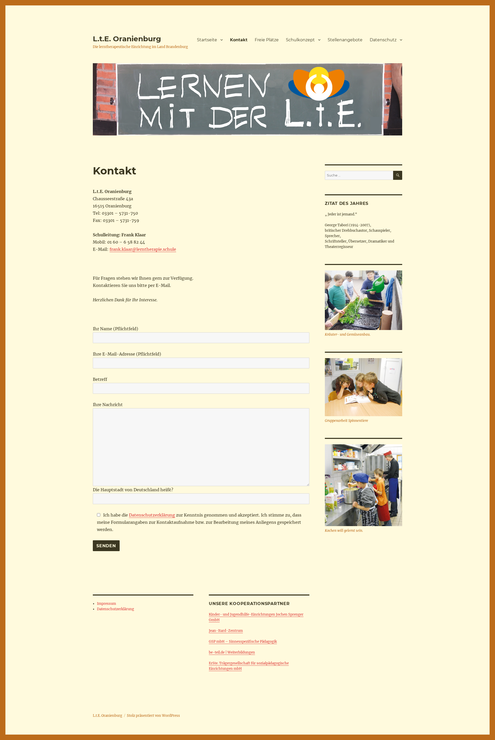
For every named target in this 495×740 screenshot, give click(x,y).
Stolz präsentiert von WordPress (153, 715)
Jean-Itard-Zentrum (226, 631)
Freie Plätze (267, 39)
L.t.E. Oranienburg (127, 38)
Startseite (207, 39)
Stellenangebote (345, 39)
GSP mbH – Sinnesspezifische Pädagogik (243, 641)
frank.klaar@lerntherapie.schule (143, 249)
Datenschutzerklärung (152, 515)
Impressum (106, 603)
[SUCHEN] (397, 175)
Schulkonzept (300, 39)
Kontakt (239, 39)
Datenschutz (383, 39)
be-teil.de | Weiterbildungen (232, 652)
